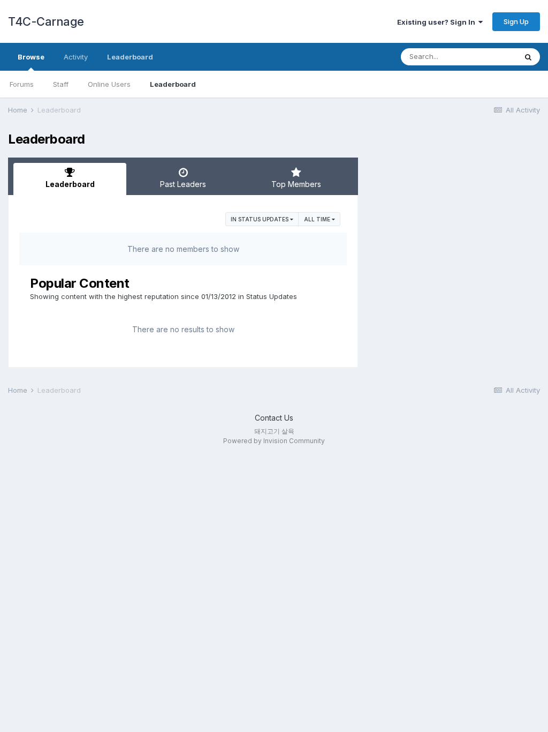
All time (318, 219)
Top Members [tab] (296, 184)
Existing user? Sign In (437, 22)
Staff (60, 84)
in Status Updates (260, 219)
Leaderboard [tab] (70, 184)
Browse (31, 57)
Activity (76, 57)
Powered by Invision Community (274, 441)
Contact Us (274, 417)
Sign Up (516, 21)
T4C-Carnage (46, 21)
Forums (22, 84)
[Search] (528, 56)
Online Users (109, 84)
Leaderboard (173, 84)
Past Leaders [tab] (183, 184)
